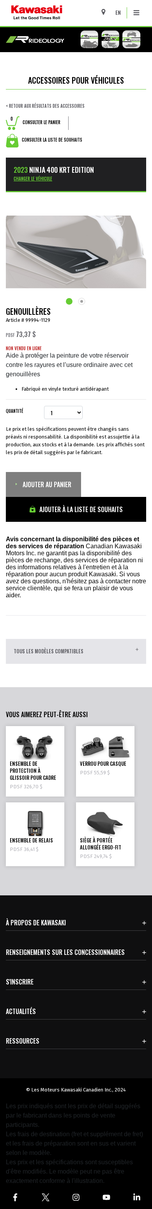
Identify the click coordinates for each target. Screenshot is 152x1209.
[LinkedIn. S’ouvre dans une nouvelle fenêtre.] (136, 1197)
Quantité (14, 411)
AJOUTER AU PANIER (46, 484)
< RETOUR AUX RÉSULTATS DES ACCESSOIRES (45, 106)
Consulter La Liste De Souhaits (51, 140)
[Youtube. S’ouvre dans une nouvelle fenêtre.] (106, 1197)
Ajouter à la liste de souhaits (80, 509)
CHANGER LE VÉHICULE (33, 178)
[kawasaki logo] (57, 13)
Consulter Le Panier (35, 122)
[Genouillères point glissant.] (70, 301)
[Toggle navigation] (136, 13)
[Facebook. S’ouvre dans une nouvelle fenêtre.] (15, 1197)
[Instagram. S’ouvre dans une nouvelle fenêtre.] (76, 1197)
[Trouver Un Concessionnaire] (106, 12)
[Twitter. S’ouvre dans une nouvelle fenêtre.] (45, 1197)
